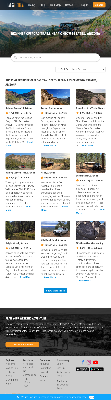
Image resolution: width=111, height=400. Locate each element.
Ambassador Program (63, 374)
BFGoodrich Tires (63, 386)
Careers (44, 376)
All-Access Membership (29, 365)
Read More (50, 145)
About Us (44, 363)
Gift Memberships (29, 373)
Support (44, 372)
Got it (92, 397)
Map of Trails (11, 368)
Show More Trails (55, 290)
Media (43, 380)
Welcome (10, 363)
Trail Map (55, 4)
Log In (84, 4)
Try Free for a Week (22, 344)
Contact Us (45, 368)
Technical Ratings (10, 374)
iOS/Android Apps (11, 381)
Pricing (31, 4)
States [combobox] (69, 4)
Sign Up (99, 5)
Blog (42, 4)
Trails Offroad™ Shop (27, 382)
